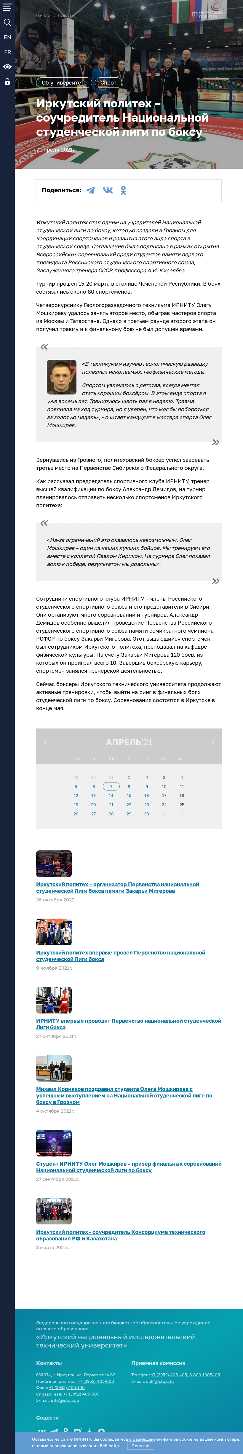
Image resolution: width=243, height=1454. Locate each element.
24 (164, 804)
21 (111, 804)
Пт (146, 758)
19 (76, 804)
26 (75, 813)
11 (182, 786)
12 (76, 795)
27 (93, 813)
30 (93, 777)
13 (93, 795)
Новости (66, 15)
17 (164, 795)
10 (164, 786)
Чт (129, 758)
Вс (180, 758)
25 (182, 804)
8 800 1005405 (204, 1374)
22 (129, 804)
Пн (78, 758)
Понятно (140, 1445)
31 (111, 777)
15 (129, 795)
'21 (146, 742)
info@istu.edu (65, 1400)
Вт (94, 758)
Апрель (123, 742)
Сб (163, 758)
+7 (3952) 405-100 (67, 1387)
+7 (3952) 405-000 (96, 1381)
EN (7, 37)
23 (146, 804)
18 (182, 795)
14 (111, 795)
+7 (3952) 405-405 (169, 1374)
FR (7, 52)
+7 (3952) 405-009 (81, 1393)
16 (146, 795)
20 (93, 804)
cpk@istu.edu (160, 1381)
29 (75, 777)
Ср (112, 758)
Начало (43, 15)
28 (111, 813)
